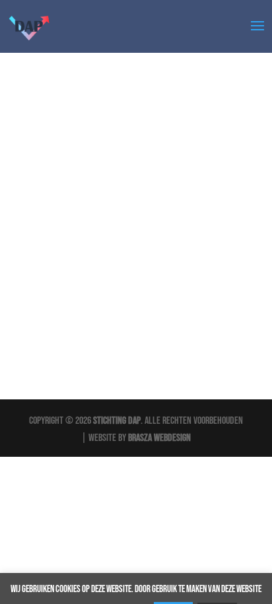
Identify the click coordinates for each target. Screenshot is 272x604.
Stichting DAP (117, 421)
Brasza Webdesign (159, 438)
